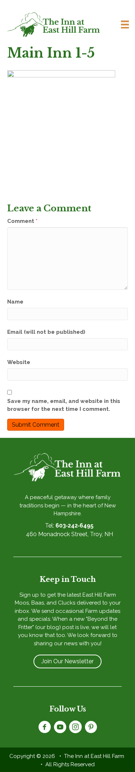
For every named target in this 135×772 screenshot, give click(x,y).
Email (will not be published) (46, 332)
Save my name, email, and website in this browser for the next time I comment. (63, 405)
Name (15, 302)
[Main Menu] (122, 24)
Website (18, 362)
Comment (22, 221)
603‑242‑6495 (74, 525)
